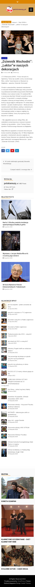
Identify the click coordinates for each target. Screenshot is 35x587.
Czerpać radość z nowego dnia (20, 169)
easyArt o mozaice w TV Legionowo (20, 312)
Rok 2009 (4, 58)
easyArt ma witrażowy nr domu (18, 364)
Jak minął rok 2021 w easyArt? (18, 341)
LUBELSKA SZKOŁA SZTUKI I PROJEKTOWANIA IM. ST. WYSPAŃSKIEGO (17, 381)
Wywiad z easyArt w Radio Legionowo (20, 320)
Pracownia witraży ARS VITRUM (18, 427)
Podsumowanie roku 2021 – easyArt (20, 334)
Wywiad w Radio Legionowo (17, 327)
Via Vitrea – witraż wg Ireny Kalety (19, 389)
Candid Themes (26, 583)
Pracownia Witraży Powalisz (17, 435)
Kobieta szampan (8, 501)
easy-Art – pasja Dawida (16, 420)
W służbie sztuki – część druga (14, 569)
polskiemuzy (10, 183)
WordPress (21, 581)
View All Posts (10, 187)
